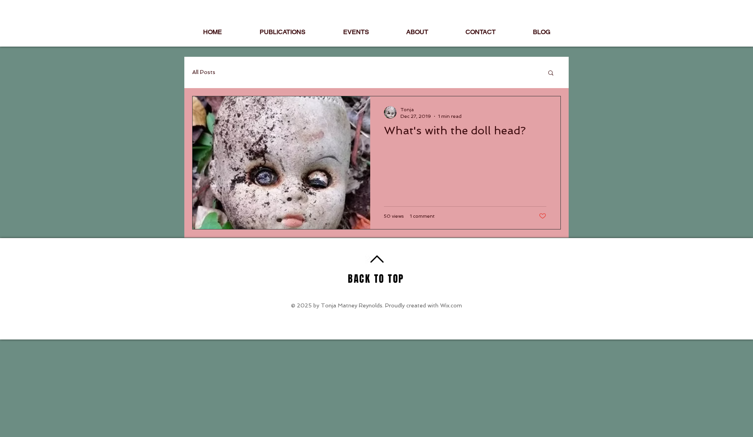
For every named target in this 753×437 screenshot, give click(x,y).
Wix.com (451, 305)
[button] (551, 73)
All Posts (203, 72)
